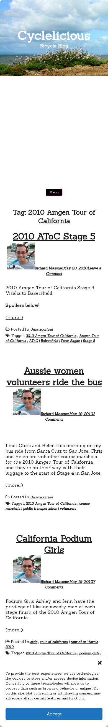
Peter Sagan (70, 341)
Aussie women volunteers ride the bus (54, 376)
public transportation (40, 508)
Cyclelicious (54, 35)
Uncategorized (41, 329)
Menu (54, 192)
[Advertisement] (54, 132)
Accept (54, 714)
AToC (33, 341)
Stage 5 (89, 341)
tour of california (54, 642)
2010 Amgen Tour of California (51, 336)
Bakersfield (49, 341)
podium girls (89, 653)
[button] (99, 663)
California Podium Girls (54, 544)
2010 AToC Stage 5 (54, 236)
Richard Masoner (49, 268)
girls (33, 642)
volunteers (68, 508)
